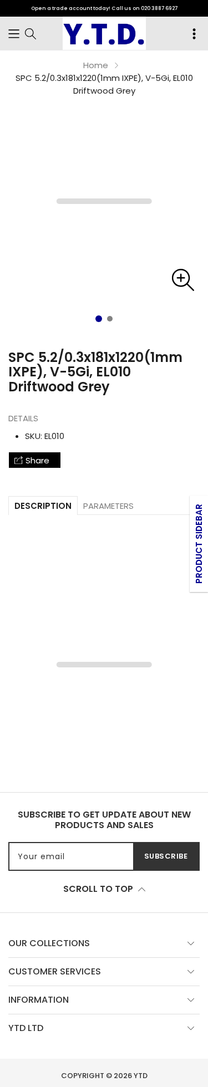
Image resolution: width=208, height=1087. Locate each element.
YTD (141, 1075)
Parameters (108, 506)
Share (37, 460)
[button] (13, 33)
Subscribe (166, 856)
